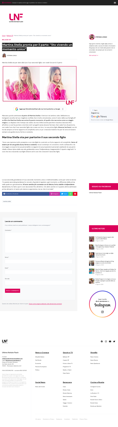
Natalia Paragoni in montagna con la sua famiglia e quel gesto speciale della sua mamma (105, 280)
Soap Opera (66, 373)
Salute (64, 399)
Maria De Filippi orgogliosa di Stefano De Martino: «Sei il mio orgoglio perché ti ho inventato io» (105, 271)
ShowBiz (93, 352)
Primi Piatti (93, 396)
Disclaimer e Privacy (48, 419)
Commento (8, 230)
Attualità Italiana (39, 357)
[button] (115, 2)
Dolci (91, 390)
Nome (7, 257)
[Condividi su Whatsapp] (70, 194)
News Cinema (94, 357)
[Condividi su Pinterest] (75, 194)
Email (6, 268)
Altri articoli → (93, 55)
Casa (64, 386)
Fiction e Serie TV (67, 363)
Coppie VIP (66, 360)
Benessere (67, 382)
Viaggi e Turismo (67, 403)
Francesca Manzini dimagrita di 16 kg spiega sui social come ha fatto (104, 262)
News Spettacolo (95, 363)
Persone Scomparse (41, 366)
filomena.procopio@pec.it (13, 360)
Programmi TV (67, 366)
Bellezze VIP (10, 35)
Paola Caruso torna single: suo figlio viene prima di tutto (104, 254)
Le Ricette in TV (94, 393)
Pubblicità (75, 419)
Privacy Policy (83, 419)
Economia (38, 363)
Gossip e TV (68, 352)
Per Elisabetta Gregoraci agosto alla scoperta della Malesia (104, 238)
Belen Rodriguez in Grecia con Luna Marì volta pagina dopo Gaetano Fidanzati (105, 246)
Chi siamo (38, 419)
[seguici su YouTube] (110, 341)
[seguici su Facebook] (101, 341)
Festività (65, 406)
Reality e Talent (67, 370)
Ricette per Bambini (95, 406)
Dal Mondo (38, 360)
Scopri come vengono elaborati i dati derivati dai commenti (45, 303)
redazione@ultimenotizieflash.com (12, 358)
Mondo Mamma (67, 393)
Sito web (7, 278)
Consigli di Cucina (95, 386)
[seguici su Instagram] (106, 341)
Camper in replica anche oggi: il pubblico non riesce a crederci (29, 2)
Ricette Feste (94, 403)
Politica (37, 370)
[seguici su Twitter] (114, 341)
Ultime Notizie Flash (95, 193)
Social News (40, 382)
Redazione (59, 419)
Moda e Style (66, 390)
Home (3, 35)
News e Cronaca (42, 352)
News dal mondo (40, 386)
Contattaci (67, 419)
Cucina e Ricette (97, 382)
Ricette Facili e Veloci (96, 399)
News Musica (94, 360)
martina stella (7, 201)
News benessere (67, 396)
